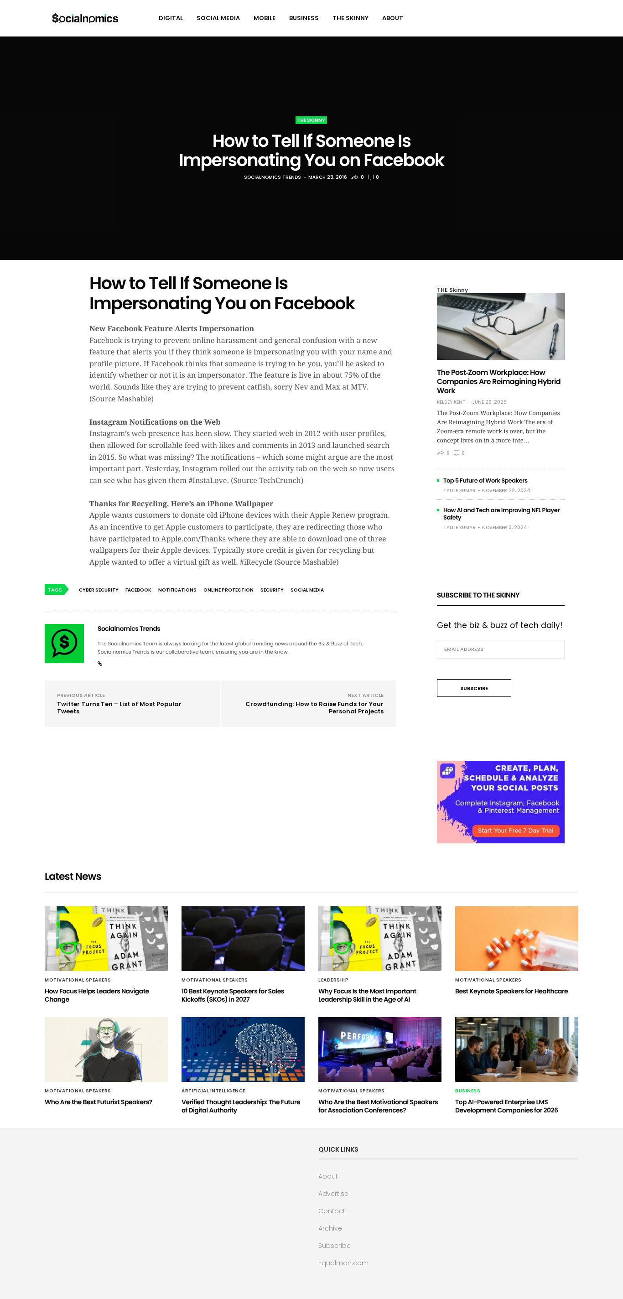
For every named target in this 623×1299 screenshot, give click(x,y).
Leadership (333, 980)
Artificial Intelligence (213, 1091)
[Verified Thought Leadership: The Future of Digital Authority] (243, 1049)
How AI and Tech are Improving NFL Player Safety (501, 514)
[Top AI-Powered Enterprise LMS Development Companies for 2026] (516, 1049)
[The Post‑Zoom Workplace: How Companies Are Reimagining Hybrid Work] (501, 326)
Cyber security (99, 590)
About (392, 18)
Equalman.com (343, 1263)
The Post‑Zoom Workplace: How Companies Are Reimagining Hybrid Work (499, 381)
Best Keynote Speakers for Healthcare (511, 991)
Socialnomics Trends (272, 177)
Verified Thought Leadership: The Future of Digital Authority (241, 1106)
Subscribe (334, 1245)
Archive (330, 1228)
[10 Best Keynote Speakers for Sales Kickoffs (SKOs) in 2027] (243, 938)
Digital (171, 18)
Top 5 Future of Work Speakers (485, 480)
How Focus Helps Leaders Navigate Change (97, 995)
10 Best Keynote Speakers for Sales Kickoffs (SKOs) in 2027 (233, 995)
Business (304, 18)
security (272, 590)
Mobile (264, 18)
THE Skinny (350, 18)
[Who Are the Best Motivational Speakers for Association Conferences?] (379, 1049)
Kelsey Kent (451, 402)
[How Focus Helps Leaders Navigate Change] (106, 938)
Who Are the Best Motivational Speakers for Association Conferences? (378, 1106)
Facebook (138, 590)
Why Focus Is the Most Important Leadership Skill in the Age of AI (367, 995)
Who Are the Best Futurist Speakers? (98, 1102)
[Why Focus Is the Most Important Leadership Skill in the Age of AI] (379, 938)
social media (307, 590)
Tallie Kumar (459, 490)
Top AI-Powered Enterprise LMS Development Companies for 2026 (506, 1106)
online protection (228, 590)
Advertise (333, 1193)
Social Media (218, 18)
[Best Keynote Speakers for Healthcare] (516, 938)
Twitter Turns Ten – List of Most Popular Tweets (119, 708)
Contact (331, 1211)
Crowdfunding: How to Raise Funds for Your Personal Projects (314, 708)
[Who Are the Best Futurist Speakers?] (106, 1049)
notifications (177, 590)
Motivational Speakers (78, 980)
